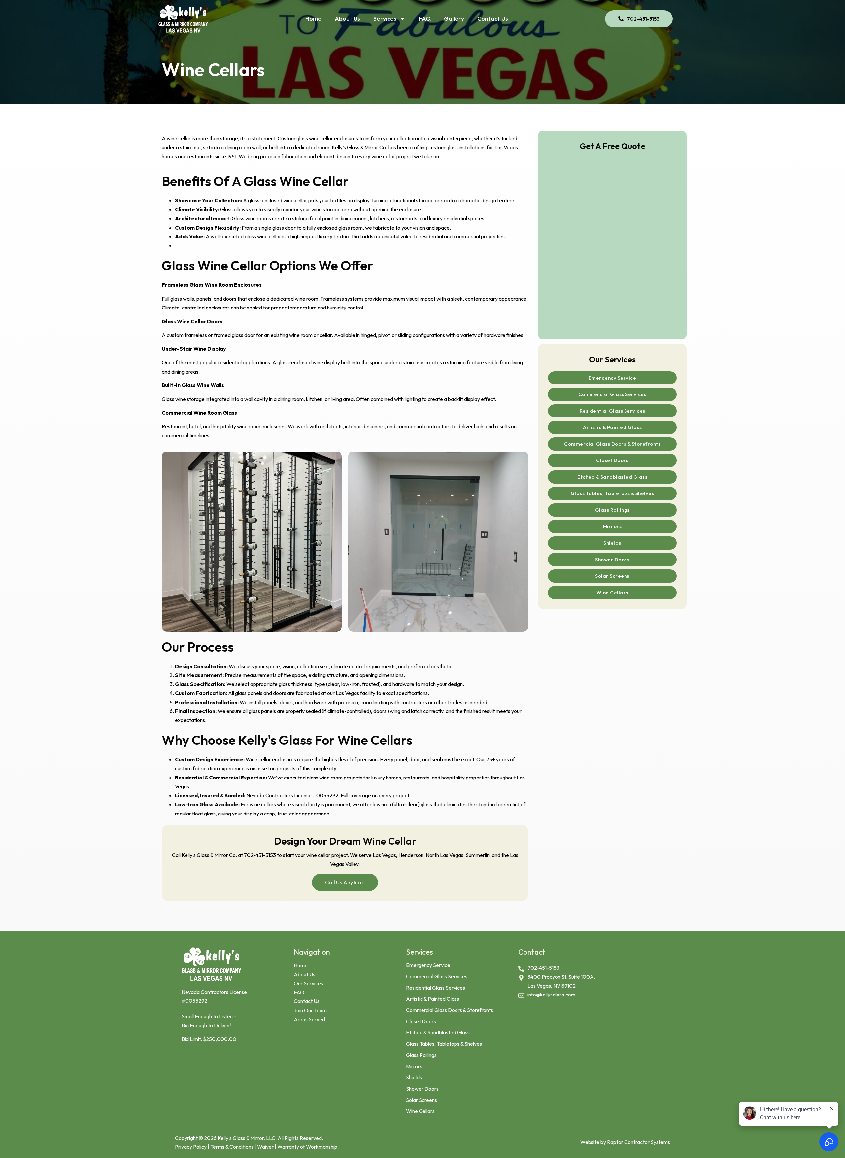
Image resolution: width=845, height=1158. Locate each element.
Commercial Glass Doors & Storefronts (612, 444)
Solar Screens (612, 576)
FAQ (425, 18)
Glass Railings (612, 510)
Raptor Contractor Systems (638, 1142)
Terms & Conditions (232, 1146)
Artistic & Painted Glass (612, 427)
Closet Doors (612, 460)
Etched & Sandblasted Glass (612, 477)
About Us (347, 18)
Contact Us (492, 18)
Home (313, 18)
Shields (612, 543)
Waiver (265, 1146)
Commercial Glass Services (612, 394)
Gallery (454, 18)
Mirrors (612, 526)
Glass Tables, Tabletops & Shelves (612, 493)
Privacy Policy (191, 1146)
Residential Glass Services (612, 411)
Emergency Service (612, 378)
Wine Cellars (612, 592)
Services (384, 18)
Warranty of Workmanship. (308, 1146)
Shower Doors (612, 559)
